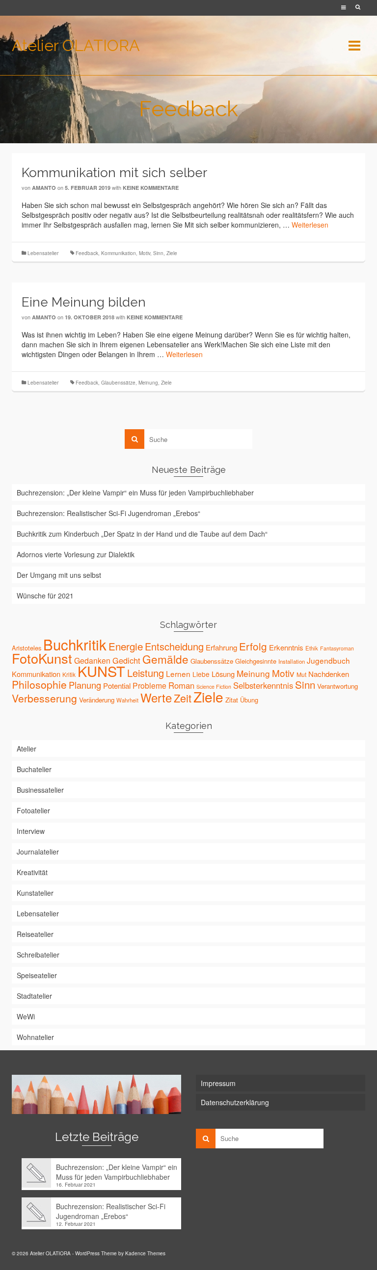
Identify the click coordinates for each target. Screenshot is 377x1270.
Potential (117, 685)
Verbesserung (44, 698)
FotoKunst (42, 658)
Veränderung (96, 699)
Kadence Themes (145, 1253)
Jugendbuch (328, 660)
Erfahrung (221, 647)
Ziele (171, 253)
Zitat (231, 699)
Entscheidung (174, 646)
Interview (31, 831)
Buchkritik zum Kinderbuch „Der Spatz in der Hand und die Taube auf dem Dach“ (142, 534)
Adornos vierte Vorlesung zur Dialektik (76, 554)
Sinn (158, 253)
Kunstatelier (35, 893)
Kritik (69, 674)
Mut (301, 674)
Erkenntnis (286, 647)
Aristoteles (26, 647)
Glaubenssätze (118, 382)
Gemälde (165, 659)
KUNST (101, 671)
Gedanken (92, 660)
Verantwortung (337, 686)
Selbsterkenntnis (263, 685)
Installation (291, 661)
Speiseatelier (37, 975)
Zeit (182, 697)
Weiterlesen (310, 225)
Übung (249, 699)
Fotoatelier (33, 810)
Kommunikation (118, 253)
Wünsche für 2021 (45, 595)
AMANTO (44, 187)
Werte (156, 697)
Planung (85, 684)
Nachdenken (328, 674)
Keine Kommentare (151, 187)
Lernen (178, 673)
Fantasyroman (337, 648)
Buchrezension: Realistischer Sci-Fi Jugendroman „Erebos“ (108, 513)
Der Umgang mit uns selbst (59, 575)
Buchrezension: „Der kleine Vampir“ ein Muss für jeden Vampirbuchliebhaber (135, 492)
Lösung (223, 674)
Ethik (311, 648)
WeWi (26, 1016)
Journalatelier (38, 851)
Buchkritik (75, 644)
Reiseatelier (35, 934)
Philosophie (39, 684)
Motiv (144, 253)
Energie (125, 646)
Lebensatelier (42, 253)
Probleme (149, 685)
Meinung (148, 382)
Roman (181, 685)
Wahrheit (127, 700)
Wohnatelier (35, 1037)
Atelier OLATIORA (76, 45)
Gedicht (126, 660)
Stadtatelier (34, 996)
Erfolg (253, 646)
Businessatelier (40, 790)
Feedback (87, 253)
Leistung (145, 673)
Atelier (26, 748)
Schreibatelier (38, 954)
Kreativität (32, 872)
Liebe (201, 674)
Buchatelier (34, 769)
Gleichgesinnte (255, 661)
